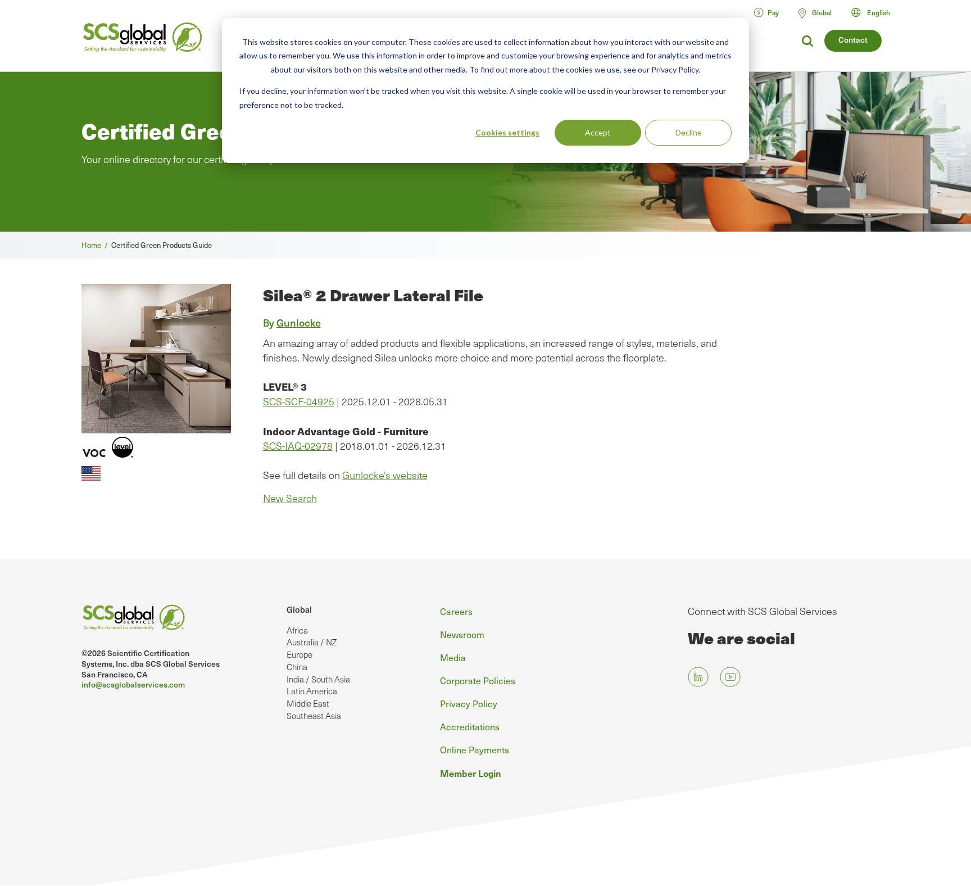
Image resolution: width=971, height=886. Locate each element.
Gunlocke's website (385, 475)
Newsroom (462, 634)
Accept (598, 132)
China (297, 666)
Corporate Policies (477, 680)
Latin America (312, 691)
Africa (297, 630)
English (878, 12)
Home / (96, 244)
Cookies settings (507, 132)
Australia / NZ (312, 642)
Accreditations (470, 726)
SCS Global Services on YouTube (730, 677)
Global (299, 609)
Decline (688, 132)
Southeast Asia (314, 715)
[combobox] (875, 12)
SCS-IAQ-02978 (298, 446)
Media (453, 657)
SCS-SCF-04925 (298, 401)
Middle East (308, 703)
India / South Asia (318, 679)
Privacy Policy (468, 703)
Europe (299, 654)
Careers (456, 611)
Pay (773, 12)
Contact (853, 40)
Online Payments (474, 749)
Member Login (470, 773)
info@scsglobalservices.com (133, 684)
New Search (290, 498)
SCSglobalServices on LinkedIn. (698, 677)
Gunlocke (298, 322)
